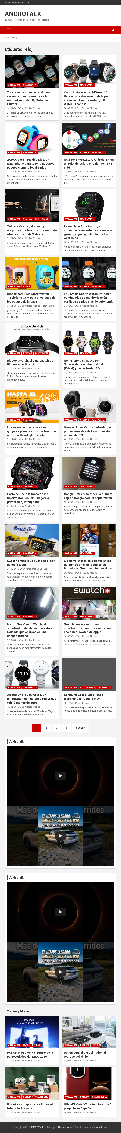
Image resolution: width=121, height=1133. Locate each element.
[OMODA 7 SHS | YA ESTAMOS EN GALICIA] (60, 836)
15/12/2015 (13, 368)
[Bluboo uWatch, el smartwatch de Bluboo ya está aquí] (32, 339)
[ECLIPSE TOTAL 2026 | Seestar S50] (60, 776)
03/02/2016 (13, 238)
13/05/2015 (70, 502)
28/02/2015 (13, 569)
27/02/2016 (13, 171)
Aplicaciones (87, 687)
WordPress (101, 1127)
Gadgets (84, 1045)
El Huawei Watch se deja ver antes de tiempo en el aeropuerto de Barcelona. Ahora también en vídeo (88, 564)
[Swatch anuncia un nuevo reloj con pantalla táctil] (32, 540)
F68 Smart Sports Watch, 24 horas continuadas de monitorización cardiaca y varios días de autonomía (88, 297)
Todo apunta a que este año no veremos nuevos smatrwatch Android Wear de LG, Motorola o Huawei (28, 98)
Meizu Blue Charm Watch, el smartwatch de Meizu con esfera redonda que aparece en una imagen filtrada (29, 630)
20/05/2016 (70, 108)
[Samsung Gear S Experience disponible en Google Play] (88, 674)
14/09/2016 (13, 108)
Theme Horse (65, 1127)
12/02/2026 (13, 1112)
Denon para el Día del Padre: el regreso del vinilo (85, 1054)
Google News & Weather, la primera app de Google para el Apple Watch (88, 496)
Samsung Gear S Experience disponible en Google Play (83, 697)
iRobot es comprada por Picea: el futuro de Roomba (30, 1106)
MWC (25, 1045)
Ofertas (84, 152)
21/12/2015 (70, 306)
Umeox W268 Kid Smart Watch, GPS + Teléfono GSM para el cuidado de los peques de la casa (31, 297)
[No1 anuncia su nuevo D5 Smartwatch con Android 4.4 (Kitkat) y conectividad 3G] (88, 339)
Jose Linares (83, 703)
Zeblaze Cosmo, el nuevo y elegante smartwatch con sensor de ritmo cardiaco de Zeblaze (32, 230)
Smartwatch (30, 85)
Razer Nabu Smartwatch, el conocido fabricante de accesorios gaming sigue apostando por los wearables (88, 232)
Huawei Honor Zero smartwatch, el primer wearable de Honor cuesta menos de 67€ (88, 431)
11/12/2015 (70, 372)
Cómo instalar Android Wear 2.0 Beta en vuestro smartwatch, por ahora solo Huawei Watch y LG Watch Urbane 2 (86, 98)
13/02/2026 (70, 1060)
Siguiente (81, 727)
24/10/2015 (70, 439)
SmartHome (41, 1097)
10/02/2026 (70, 1112)
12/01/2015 (13, 707)
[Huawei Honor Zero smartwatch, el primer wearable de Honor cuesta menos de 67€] (88, 406)
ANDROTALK (23, 14)
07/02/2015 (13, 640)
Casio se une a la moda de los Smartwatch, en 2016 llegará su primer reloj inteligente (29, 498)
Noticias (35, 1045)
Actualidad (14, 85)
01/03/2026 (13, 1060)
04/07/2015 (13, 506)
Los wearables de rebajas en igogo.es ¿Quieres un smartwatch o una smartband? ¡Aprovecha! (31, 431)
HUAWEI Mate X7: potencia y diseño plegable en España (88, 1106)
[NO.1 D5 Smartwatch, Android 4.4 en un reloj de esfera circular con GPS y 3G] (88, 139)
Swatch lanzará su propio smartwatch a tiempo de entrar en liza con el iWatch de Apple (87, 628)
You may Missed (19, 1011)
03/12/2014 (70, 703)
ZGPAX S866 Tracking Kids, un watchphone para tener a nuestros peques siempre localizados (30, 163)
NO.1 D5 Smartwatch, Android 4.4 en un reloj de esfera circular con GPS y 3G (89, 163)
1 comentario (47, 306)
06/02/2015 (70, 636)
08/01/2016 (13, 306)
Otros (26, 286)
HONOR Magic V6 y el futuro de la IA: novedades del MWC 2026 (30, 1054)
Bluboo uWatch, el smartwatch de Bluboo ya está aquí (30, 362)
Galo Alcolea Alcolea (30, 108)
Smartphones (99, 1097)
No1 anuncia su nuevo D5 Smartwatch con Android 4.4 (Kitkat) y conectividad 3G (83, 364)
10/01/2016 (70, 242)
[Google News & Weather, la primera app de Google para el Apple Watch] (88, 473)
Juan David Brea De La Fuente (35, 569)
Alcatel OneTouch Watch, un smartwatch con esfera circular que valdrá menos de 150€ (31, 698)
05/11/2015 (13, 439)
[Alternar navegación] (9, 30)
